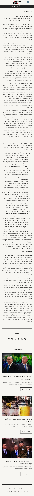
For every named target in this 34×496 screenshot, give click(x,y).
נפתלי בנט (20, 20)
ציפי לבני (11, 20)
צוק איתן (16, 20)
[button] (25, 339)
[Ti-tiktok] (22, 6)
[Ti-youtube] (24, 6)
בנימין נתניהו (15, 18)
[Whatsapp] (9, 6)
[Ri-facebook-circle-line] (14, 6)
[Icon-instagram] (19, 6)
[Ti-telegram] (12, 6)
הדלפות (10, 18)
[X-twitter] (17, 6)
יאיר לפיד (5, 18)
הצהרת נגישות (9, 491)
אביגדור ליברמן (23, 18)
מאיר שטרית (27, 20)
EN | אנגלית (4, 2)
